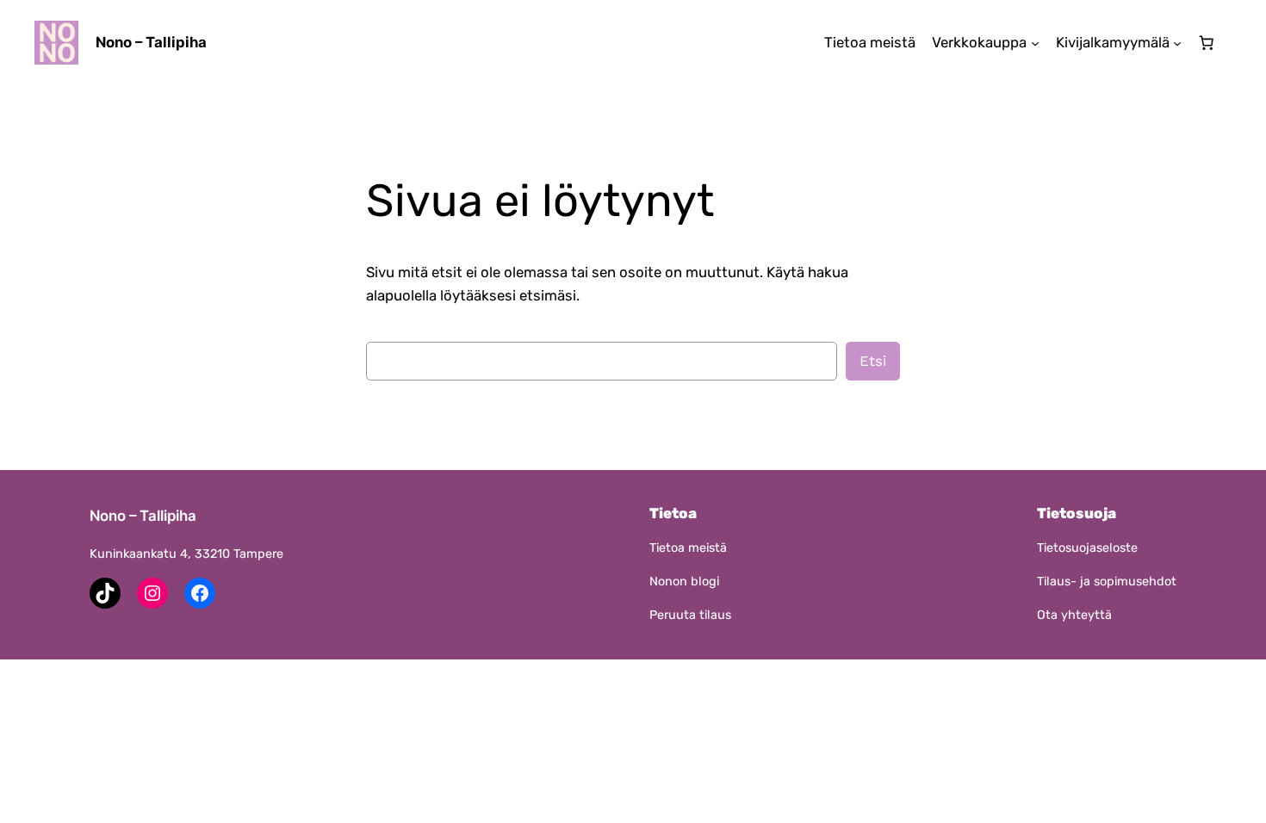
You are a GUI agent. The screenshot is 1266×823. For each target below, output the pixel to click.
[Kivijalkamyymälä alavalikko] (1177, 42)
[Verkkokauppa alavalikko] (1035, 42)
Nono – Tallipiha (151, 42)
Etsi (873, 360)
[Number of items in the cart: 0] (1206, 43)
